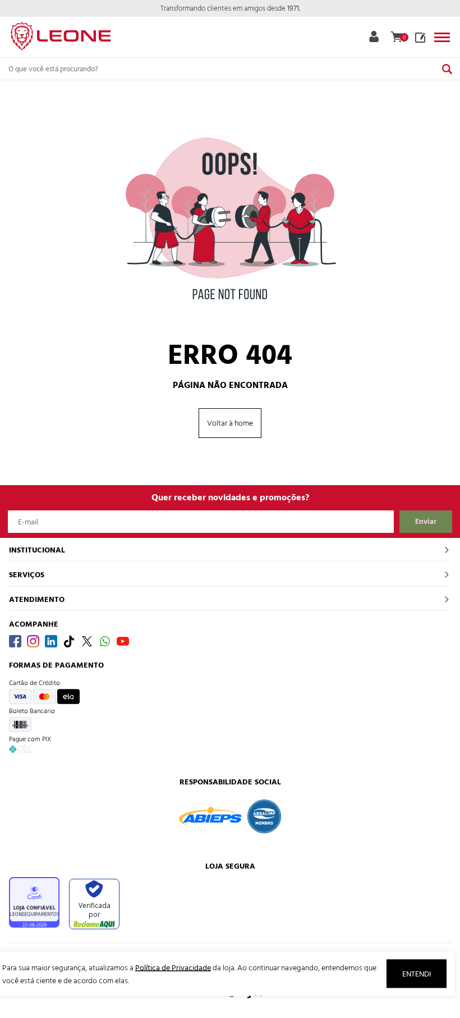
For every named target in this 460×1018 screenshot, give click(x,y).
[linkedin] (51, 641)
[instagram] (33, 641)
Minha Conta (374, 36)
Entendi (416, 973)
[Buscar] (447, 68)
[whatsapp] (105, 641)
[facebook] (15, 641)
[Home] (60, 34)
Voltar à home (230, 423)
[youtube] (123, 641)
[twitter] (87, 641)
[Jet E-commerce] (230, 998)
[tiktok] (69, 641)
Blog (420, 38)
